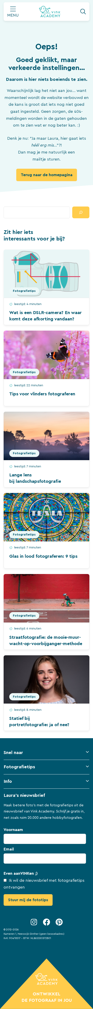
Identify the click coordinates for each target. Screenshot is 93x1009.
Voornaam (13, 830)
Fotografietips (24, 291)
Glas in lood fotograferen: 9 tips (43, 556)
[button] (46, 754)
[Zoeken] (80, 212)
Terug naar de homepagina (46, 175)
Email (9, 849)
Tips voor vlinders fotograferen (42, 394)
